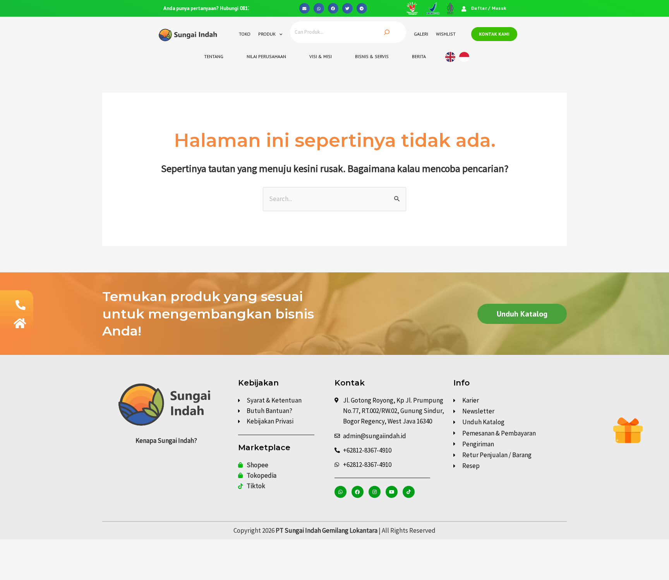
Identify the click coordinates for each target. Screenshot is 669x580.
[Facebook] (358, 492)
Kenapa (166, 440)
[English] (452, 56)
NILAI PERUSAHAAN (266, 56)
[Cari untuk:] (334, 198)
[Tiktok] (409, 492)
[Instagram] (375, 492)
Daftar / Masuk (488, 8)
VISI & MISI (320, 56)
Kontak (349, 382)
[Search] (386, 32)
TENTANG (213, 56)
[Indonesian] (466, 56)
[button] (304, 8)
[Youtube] (392, 492)
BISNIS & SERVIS (372, 56)
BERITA (419, 56)
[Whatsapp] (340, 492)
